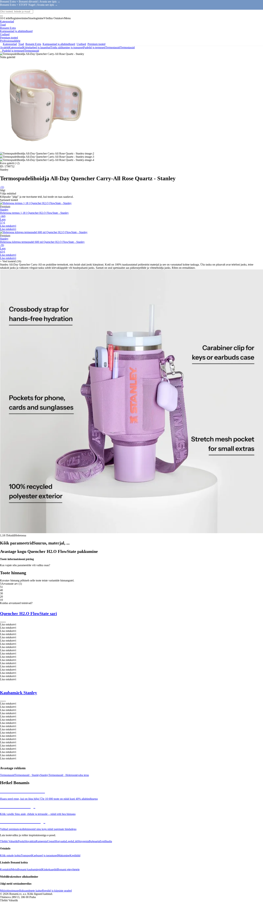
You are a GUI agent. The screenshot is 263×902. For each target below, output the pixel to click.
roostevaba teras (80, 775)
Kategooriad (16, 47)
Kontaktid (5, 869)
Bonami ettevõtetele (68, 869)
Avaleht (4, 47)
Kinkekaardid (49, 869)
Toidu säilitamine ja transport (67, 47)
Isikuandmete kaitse (31, 890)
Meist (14, 869)
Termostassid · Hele (59, 775)
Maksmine (64, 855)
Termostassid (127, 47)
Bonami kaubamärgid (30, 869)
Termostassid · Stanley (27, 775)
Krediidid (75, 855)
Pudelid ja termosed (94, 47)
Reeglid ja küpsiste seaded (57, 890)
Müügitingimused (10, 890)
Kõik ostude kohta (10, 855)
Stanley (44, 775)
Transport (26, 855)
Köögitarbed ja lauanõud (37, 47)
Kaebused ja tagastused (44, 855)
